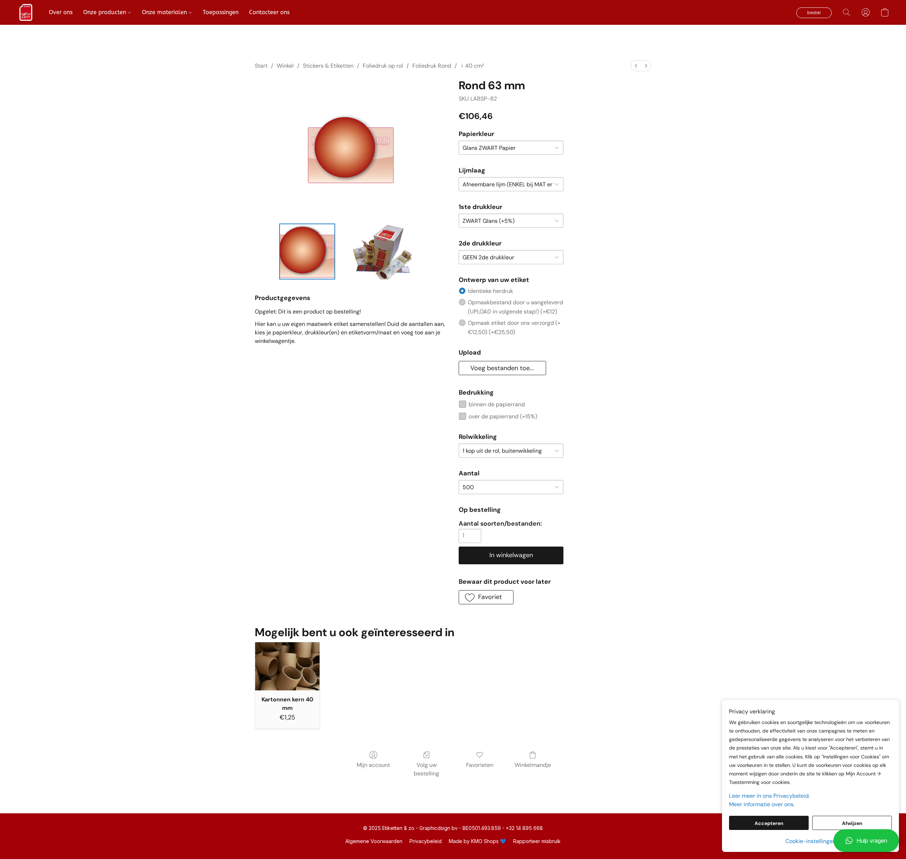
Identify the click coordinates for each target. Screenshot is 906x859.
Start (261, 65)
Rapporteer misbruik (537, 841)
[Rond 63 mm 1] (380, 251)
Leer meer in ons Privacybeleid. (769, 795)
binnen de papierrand (497, 404)
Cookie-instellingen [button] (810, 841)
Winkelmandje (533, 765)
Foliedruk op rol (383, 65)
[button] (866, 840)
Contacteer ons (269, 12)
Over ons (61, 12)
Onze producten (105, 12)
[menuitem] (636, 66)
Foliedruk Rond (431, 65)
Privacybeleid (425, 841)
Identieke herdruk (490, 291)
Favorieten (479, 765)
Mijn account (373, 765)
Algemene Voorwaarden (373, 841)
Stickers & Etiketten (328, 65)
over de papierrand (503, 416)
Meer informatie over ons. (762, 804)
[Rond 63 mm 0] (307, 251)
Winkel (285, 65)
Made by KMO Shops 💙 (477, 841)
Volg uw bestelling (426, 769)
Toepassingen (221, 12)
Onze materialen (165, 12)
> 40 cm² (472, 65)
